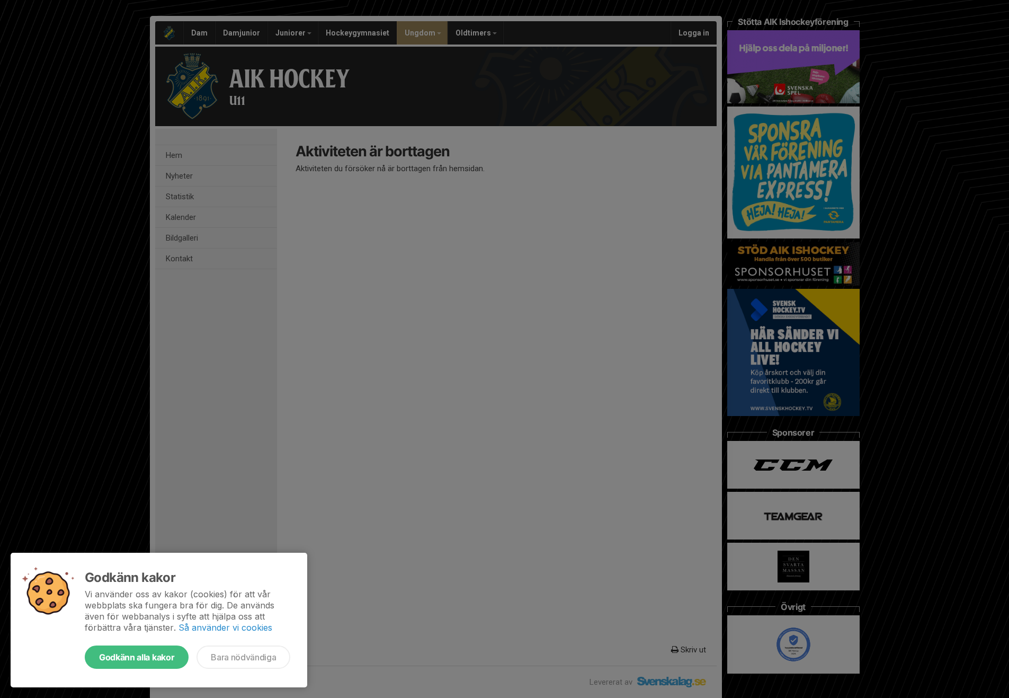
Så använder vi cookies (225, 627)
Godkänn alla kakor (136, 657)
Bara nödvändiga (243, 657)
